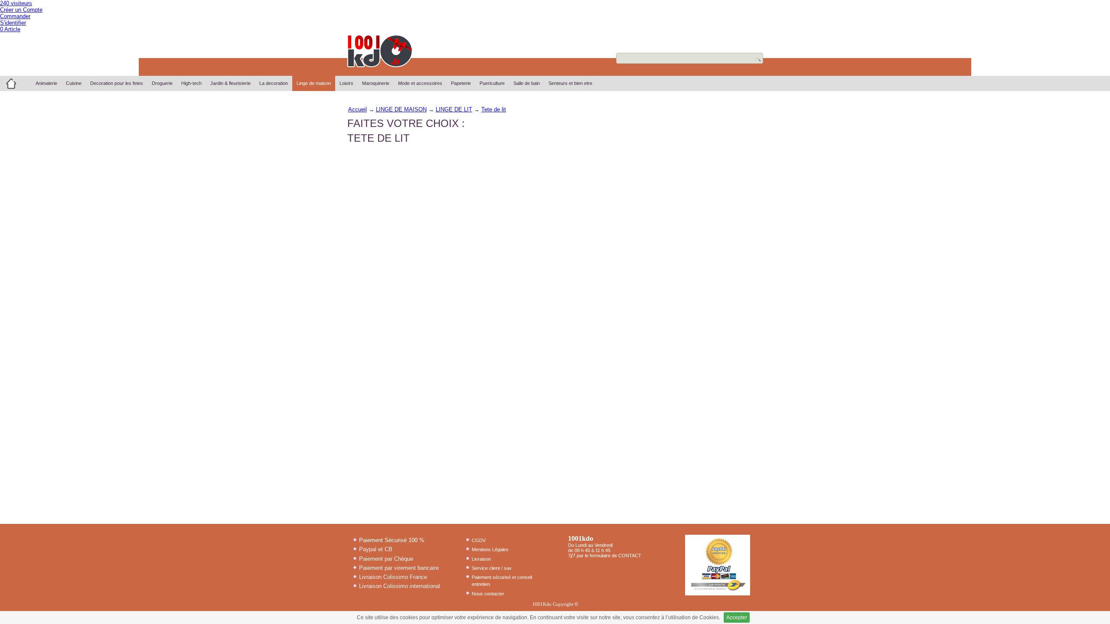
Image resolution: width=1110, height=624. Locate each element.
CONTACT (629, 555)
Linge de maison (314, 83)
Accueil (357, 109)
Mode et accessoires (420, 83)
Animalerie (46, 83)
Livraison (481, 559)
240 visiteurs (16, 3)
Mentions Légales (490, 549)
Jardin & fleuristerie (230, 83)
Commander (15, 16)
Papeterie (461, 83)
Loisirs (346, 83)
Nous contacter (488, 593)
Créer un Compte (21, 9)
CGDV (479, 540)
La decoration (273, 83)
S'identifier (13, 23)
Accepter (736, 617)
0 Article (10, 29)
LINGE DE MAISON (401, 109)
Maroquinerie (375, 83)
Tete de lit (493, 109)
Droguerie (162, 83)
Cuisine (74, 83)
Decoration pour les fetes (116, 83)
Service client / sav (492, 568)
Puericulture (492, 83)
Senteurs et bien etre (570, 83)
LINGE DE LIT (454, 109)
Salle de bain (526, 83)
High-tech (191, 83)
